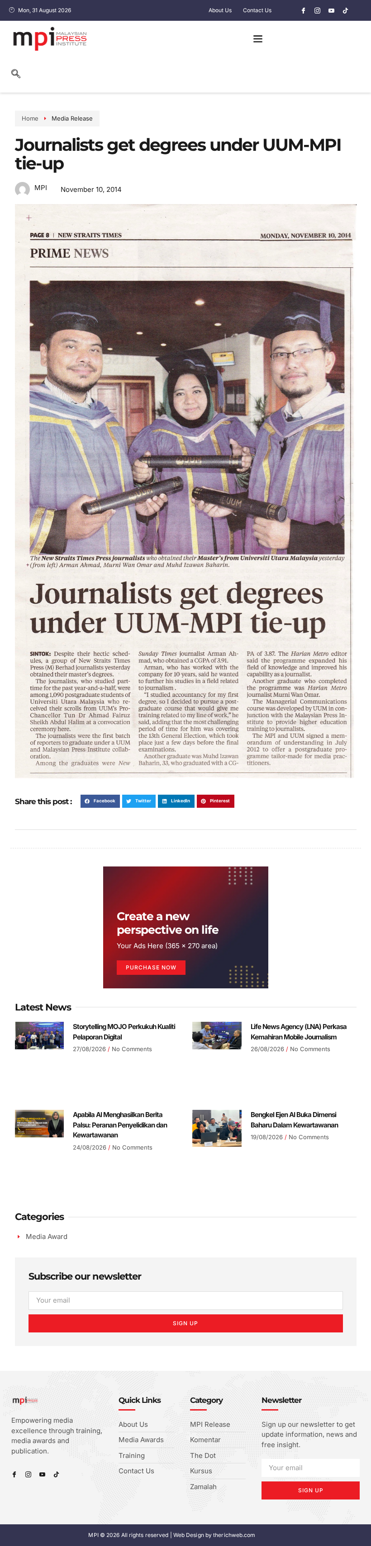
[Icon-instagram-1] (317, 10)
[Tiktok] (345, 10)
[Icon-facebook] (303, 10)
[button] (257, 38)
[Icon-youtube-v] (331, 10)
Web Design (188, 1535)
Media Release (72, 118)
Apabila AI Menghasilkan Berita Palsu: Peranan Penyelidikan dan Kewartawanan (120, 1124)
